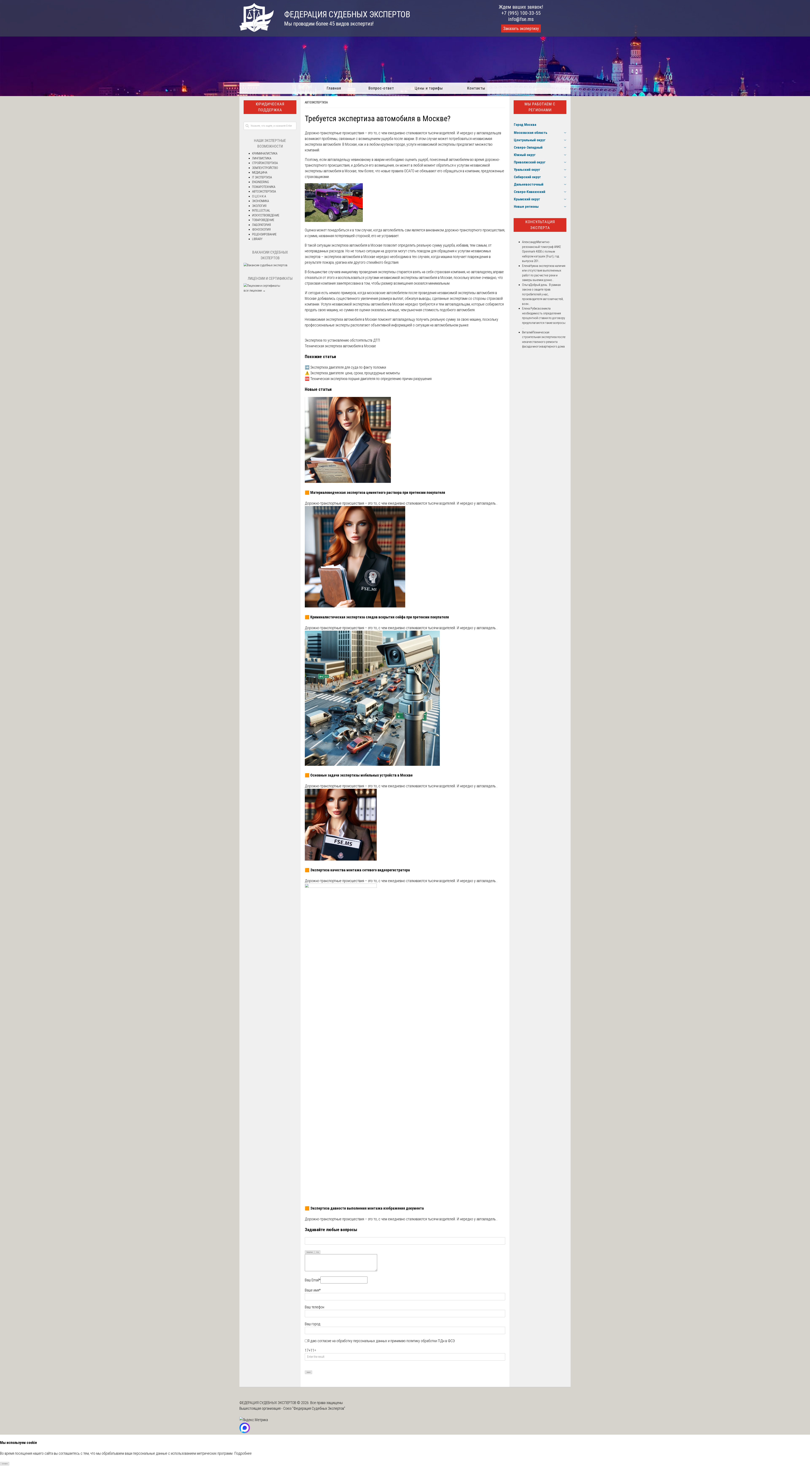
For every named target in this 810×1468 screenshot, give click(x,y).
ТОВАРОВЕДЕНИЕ (263, 220)
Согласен (5, 1464)
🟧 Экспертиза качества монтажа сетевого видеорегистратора (357, 870)
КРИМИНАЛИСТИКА (264, 153)
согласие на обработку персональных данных (352, 1341)
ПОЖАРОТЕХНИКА (263, 187)
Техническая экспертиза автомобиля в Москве (340, 346)
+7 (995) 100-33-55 (521, 13)
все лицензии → (255, 290)
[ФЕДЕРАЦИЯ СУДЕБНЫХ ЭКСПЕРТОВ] (256, 30)
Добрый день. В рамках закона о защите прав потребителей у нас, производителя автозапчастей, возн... (542, 294)
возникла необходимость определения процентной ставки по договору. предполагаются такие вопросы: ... (544, 318)
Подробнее (243, 1453)
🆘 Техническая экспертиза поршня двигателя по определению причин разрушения (368, 378)
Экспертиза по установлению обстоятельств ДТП (342, 340)
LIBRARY (257, 239)
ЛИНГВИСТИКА (261, 158)
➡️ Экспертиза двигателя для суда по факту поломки (345, 367)
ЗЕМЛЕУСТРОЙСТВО (265, 168)
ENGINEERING (260, 182)
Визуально (310, 1252)
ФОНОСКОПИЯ (261, 229)
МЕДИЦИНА (259, 172)
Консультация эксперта (540, 224)
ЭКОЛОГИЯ (259, 206)
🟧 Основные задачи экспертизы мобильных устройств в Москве (359, 775)
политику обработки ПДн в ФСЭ (430, 1341)
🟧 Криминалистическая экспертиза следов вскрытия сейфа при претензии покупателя (377, 617)
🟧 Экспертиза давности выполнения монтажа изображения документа (364, 1208)
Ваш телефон (314, 1307)
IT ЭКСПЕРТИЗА (262, 177)
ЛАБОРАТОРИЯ (261, 225)
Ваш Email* (312, 1280)
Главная (334, 88)
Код (317, 1252)
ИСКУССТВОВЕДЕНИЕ (265, 215)
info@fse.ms (521, 19)
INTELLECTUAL (261, 210)
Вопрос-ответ (381, 88)
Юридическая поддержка (270, 107)
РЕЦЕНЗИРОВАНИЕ (264, 234)
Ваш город (312, 1324)
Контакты (476, 88)
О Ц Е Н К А (259, 196)
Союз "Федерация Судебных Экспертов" (314, 1408)
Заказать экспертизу (521, 28)
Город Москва (525, 124)
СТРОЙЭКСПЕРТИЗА (265, 163)
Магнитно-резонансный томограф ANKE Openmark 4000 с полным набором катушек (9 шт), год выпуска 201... (541, 251)
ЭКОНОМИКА (260, 201)
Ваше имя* (313, 1290)
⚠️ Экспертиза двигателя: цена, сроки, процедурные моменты (352, 373)
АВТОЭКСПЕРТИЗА (316, 102)
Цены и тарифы (428, 88)
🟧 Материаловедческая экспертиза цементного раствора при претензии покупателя (375, 492)
